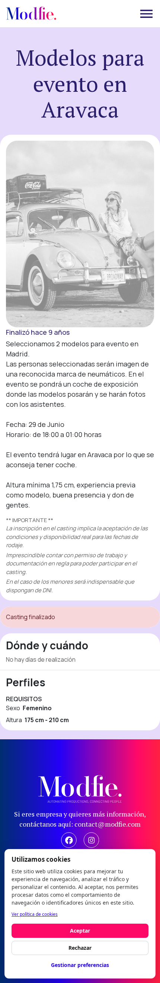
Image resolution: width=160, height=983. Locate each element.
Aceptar (80, 930)
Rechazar (80, 947)
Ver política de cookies (35, 914)
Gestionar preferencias (80, 964)
